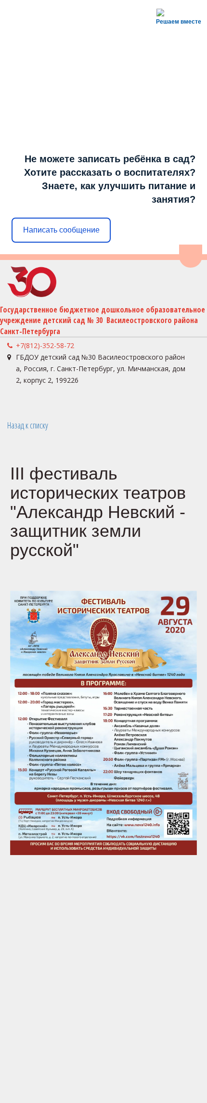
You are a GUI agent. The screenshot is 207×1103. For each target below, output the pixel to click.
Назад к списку (27, 425)
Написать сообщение (61, 230)
